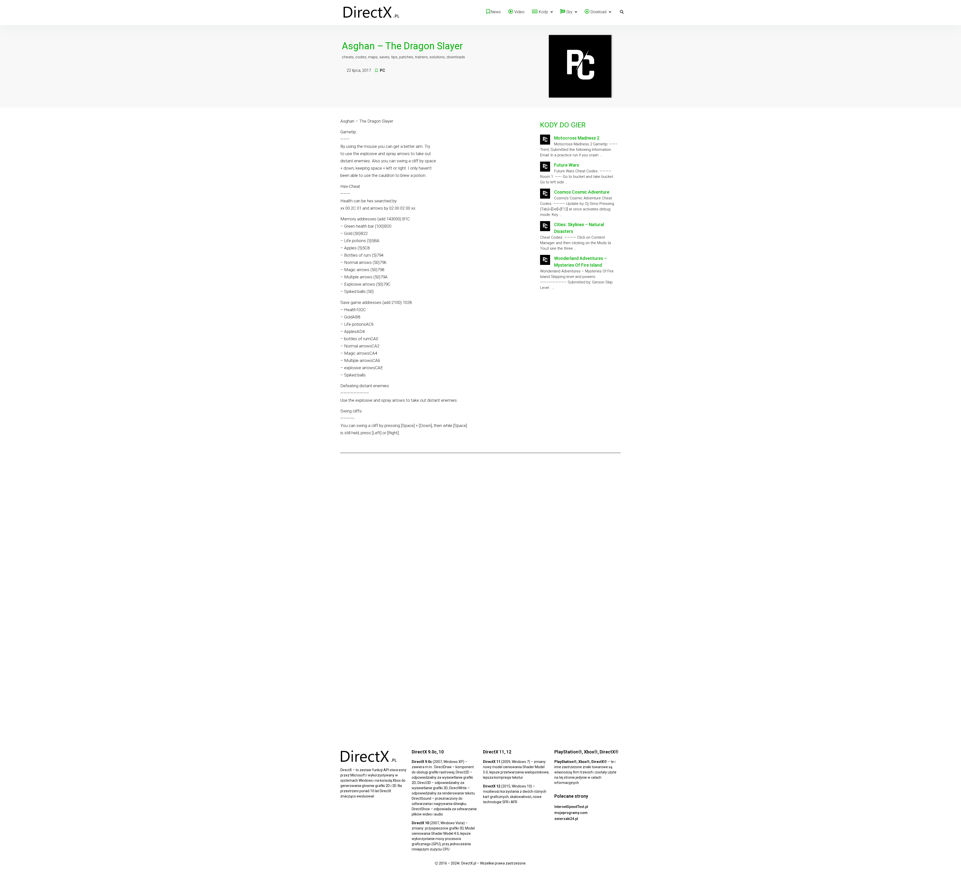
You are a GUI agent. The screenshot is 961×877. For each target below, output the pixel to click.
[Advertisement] (579, 335)
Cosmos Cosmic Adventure (581, 192)
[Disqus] (480, 526)
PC (382, 70)
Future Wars (566, 165)
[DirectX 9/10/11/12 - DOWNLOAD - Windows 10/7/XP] (371, 13)
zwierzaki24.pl (566, 819)
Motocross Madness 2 (576, 138)
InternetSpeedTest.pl (571, 807)
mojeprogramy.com (571, 813)
